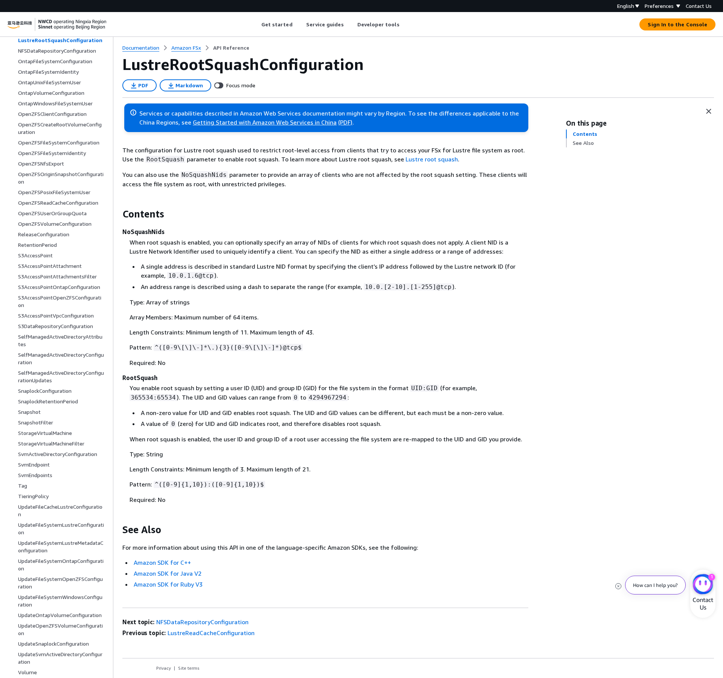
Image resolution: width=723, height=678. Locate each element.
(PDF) (345, 122)
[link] (231, 48)
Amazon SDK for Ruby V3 (168, 584)
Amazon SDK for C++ (162, 562)
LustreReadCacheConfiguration (211, 633)
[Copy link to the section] (116, 214)
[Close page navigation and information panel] (708, 111)
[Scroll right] (405, 24)
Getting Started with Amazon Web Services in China (265, 122)
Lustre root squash (432, 159)
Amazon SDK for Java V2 (167, 573)
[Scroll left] (255, 24)
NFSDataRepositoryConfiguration (202, 622)
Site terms (189, 668)
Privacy (163, 668)
